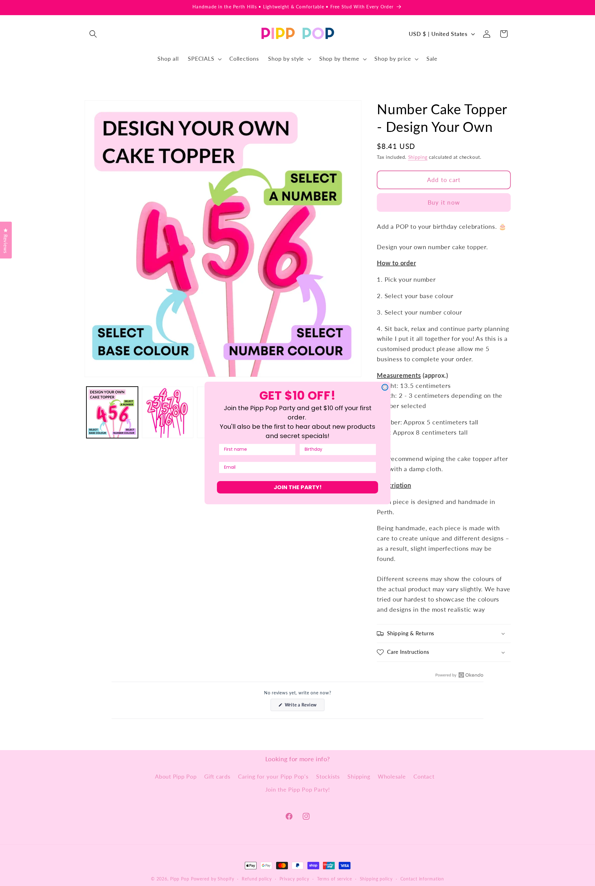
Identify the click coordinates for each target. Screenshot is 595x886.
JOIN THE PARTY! (298, 487)
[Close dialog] (385, 387)
